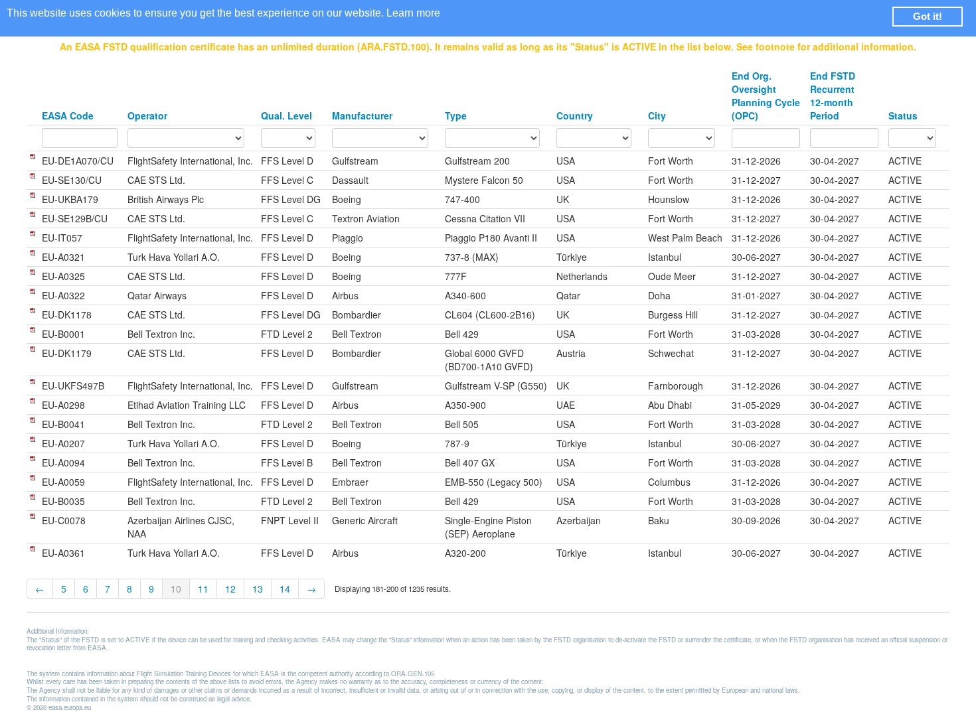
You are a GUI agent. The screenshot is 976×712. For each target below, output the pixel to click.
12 (230, 588)
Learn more (413, 13)
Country (574, 115)
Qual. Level (286, 115)
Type (456, 115)
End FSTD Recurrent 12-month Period (832, 95)
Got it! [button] (927, 16)
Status (903, 115)
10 (176, 588)
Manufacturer (362, 115)
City (657, 115)
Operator (147, 115)
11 (203, 588)
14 (285, 588)
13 (257, 588)
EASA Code (68, 115)
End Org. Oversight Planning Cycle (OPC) (766, 95)
